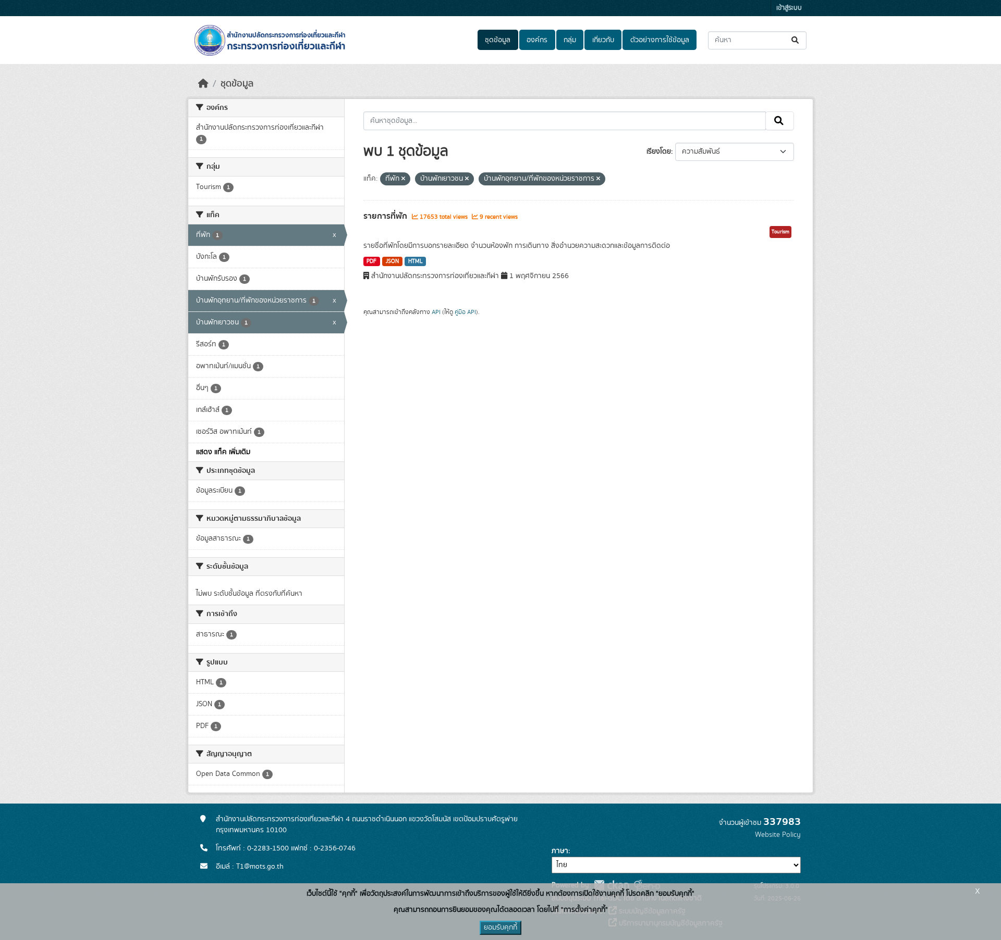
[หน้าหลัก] (203, 84)
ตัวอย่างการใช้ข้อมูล (659, 40)
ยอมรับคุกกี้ (500, 927)
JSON (392, 261)
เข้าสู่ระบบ (789, 8)
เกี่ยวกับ (603, 40)
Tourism (780, 231)
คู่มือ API (465, 312)
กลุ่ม (570, 40)
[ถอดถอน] (403, 179)
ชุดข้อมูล (497, 40)
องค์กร (537, 40)
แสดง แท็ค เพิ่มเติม (223, 452)
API (436, 312)
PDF (371, 261)
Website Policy (778, 835)
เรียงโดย (658, 151)
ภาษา (560, 851)
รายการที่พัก (386, 216)
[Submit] (796, 40)
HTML (415, 261)
